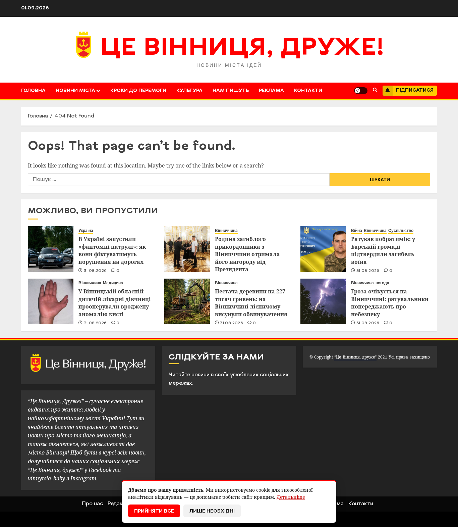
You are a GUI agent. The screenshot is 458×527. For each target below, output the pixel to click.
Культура (189, 90)
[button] (375, 90)
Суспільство (400, 230)
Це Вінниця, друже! (242, 48)
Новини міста (75, 90)
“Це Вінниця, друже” (355, 357)
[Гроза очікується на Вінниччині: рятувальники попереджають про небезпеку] (323, 301)
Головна (33, 90)
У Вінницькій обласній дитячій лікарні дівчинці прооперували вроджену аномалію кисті (114, 303)
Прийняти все (154, 511)
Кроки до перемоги (138, 90)
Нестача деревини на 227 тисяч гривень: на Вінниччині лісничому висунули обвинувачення (251, 303)
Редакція (119, 504)
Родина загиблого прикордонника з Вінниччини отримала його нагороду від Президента (247, 254)
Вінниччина (226, 230)
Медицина (113, 283)
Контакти (308, 90)
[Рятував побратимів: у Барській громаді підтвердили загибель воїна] (323, 249)
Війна (356, 230)
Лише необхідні (212, 511)
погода (382, 283)
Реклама (271, 90)
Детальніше (291, 497)
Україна (85, 230)
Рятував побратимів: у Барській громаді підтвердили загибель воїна (383, 250)
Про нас (92, 504)
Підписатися (415, 90)
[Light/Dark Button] (360, 90)
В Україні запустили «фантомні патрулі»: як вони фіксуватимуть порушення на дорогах (112, 250)
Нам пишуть (231, 90)
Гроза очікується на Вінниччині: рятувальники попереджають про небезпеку (389, 303)
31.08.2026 (95, 271)
